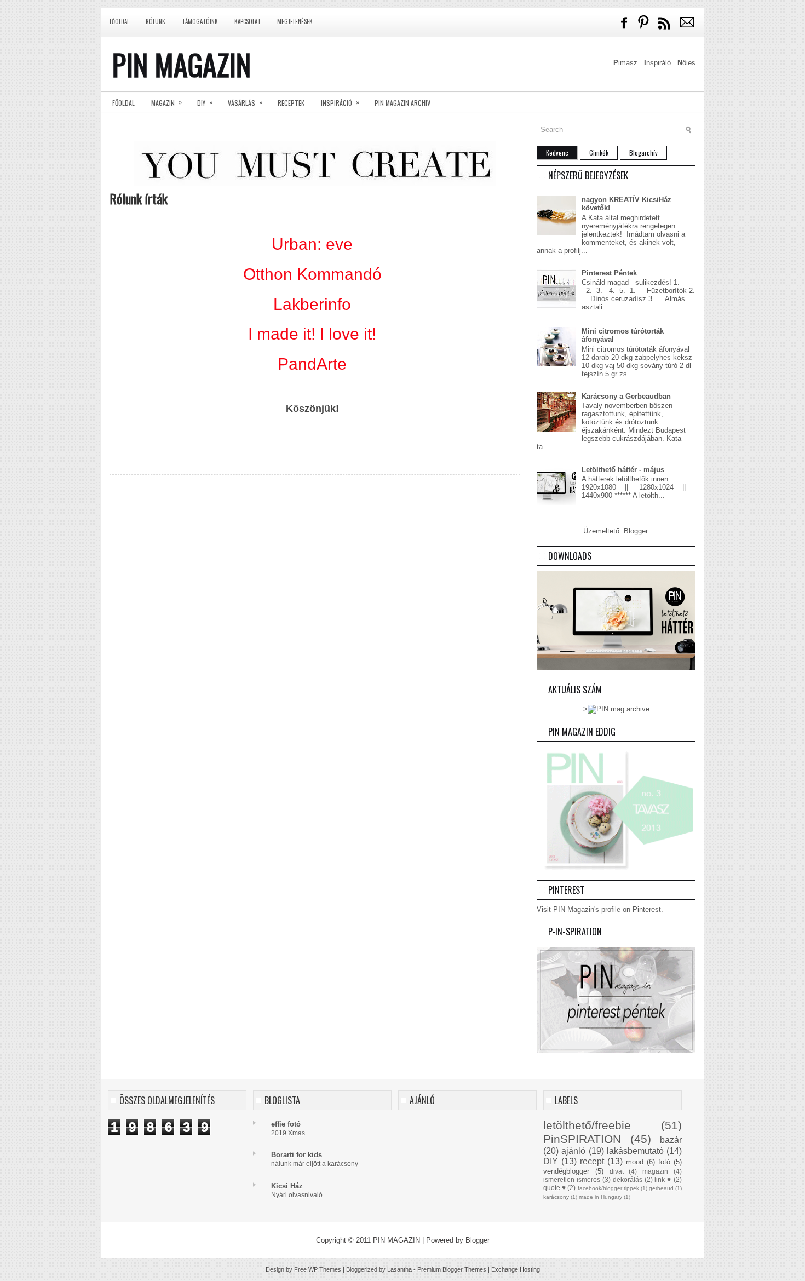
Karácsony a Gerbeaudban (626, 396)
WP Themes (324, 1269)
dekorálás (627, 1179)
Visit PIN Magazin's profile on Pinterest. (600, 909)
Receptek (291, 102)
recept (592, 1161)
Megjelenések (295, 21)
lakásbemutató (635, 1151)
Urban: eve (312, 244)
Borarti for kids (296, 1155)
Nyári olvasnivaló (297, 1195)
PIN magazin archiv (402, 102)
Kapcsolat (247, 21)
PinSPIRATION (582, 1139)
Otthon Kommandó (312, 274)
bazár (671, 1140)
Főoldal (119, 21)
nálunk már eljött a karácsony (314, 1164)
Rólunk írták (139, 198)
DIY (204, 102)
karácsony (556, 1197)
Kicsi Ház (287, 1186)
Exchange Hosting (515, 1269)
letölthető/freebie (587, 1125)
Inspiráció (340, 102)
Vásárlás (245, 102)
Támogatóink (200, 21)
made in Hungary (600, 1197)
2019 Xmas (288, 1133)
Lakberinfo (312, 304)
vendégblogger (566, 1171)
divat (617, 1171)
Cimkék (598, 152)
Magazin (166, 102)
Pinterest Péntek (609, 273)
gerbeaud (661, 1188)
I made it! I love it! (312, 334)
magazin (655, 1171)
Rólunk (155, 21)
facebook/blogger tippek (608, 1188)
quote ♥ (554, 1187)
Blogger (635, 531)
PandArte (312, 364)
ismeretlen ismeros (571, 1179)
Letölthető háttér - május (623, 470)
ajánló (573, 1151)
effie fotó (286, 1124)
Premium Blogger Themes (451, 1269)
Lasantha (399, 1269)
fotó (664, 1162)
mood (634, 1162)
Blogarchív (643, 152)
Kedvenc (557, 152)
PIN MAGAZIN (181, 64)
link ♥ (662, 1179)
